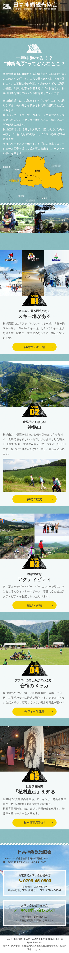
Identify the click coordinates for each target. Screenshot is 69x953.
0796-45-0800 (37, 880)
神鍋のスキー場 (34, 347)
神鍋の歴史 (34, 499)
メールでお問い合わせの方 (34, 909)
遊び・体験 (34, 605)
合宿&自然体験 (34, 711)
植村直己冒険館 (34, 822)
